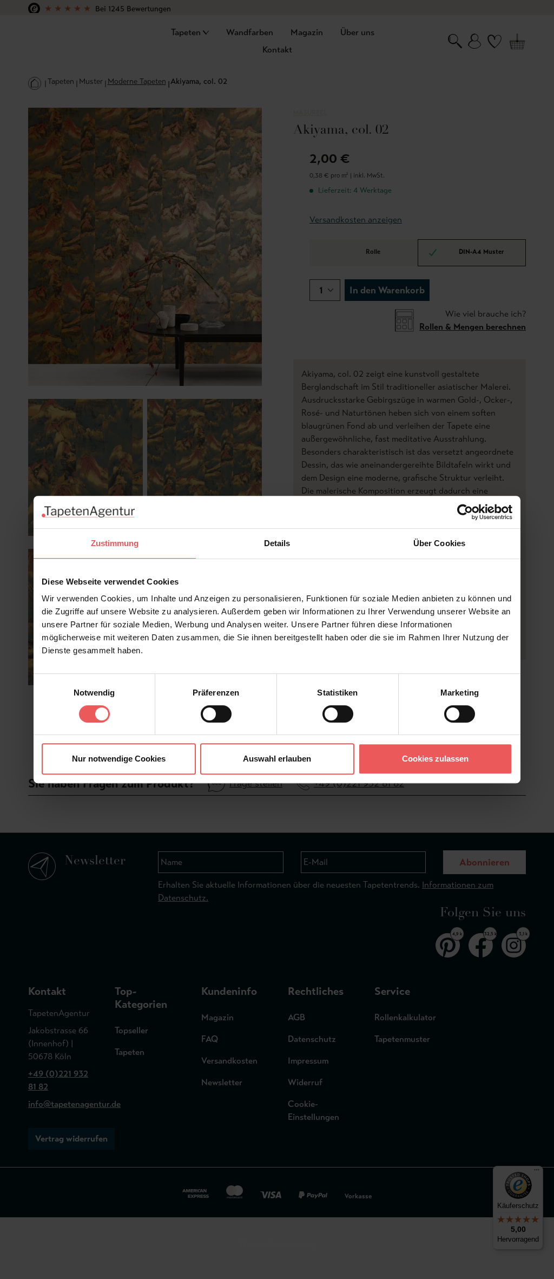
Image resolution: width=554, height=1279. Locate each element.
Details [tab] (277, 543)
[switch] (216, 714)
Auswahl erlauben (277, 758)
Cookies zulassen (435, 758)
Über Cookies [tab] (439, 543)
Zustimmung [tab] (115, 543)
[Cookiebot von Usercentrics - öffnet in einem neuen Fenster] (465, 512)
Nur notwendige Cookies (119, 758)
